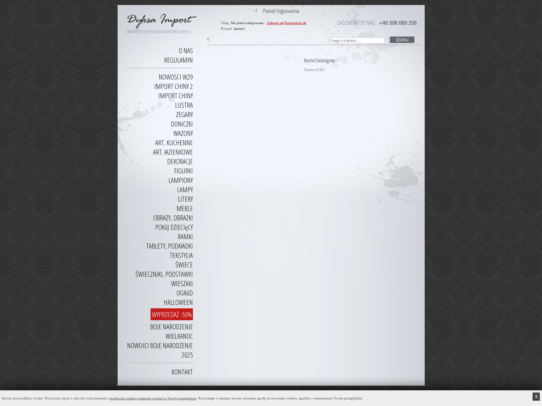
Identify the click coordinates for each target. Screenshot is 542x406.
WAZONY (183, 133)
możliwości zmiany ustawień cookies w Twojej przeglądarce (152, 398)
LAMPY (185, 189)
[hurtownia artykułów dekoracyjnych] (160, 20)
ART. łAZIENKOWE (173, 152)
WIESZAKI (182, 283)
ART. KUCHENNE (174, 142)
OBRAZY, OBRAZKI (173, 217)
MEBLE (185, 208)
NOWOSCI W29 (176, 76)
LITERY (185, 198)
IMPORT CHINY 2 (173, 86)
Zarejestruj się (295, 23)
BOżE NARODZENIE (171, 326)
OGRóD (185, 292)
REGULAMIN (178, 59)
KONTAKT (182, 371)
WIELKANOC (179, 336)
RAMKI (185, 236)
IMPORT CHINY (175, 95)
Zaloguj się (275, 23)
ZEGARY (184, 114)
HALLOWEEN (178, 302)
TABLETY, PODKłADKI (169, 245)
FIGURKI (183, 170)
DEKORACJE (180, 161)
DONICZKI (182, 123)
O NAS (186, 50)
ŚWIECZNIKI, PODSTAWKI (164, 274)
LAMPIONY (180, 180)
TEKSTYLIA (181, 255)
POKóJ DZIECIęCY (174, 227)
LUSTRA (184, 105)
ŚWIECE (184, 264)
